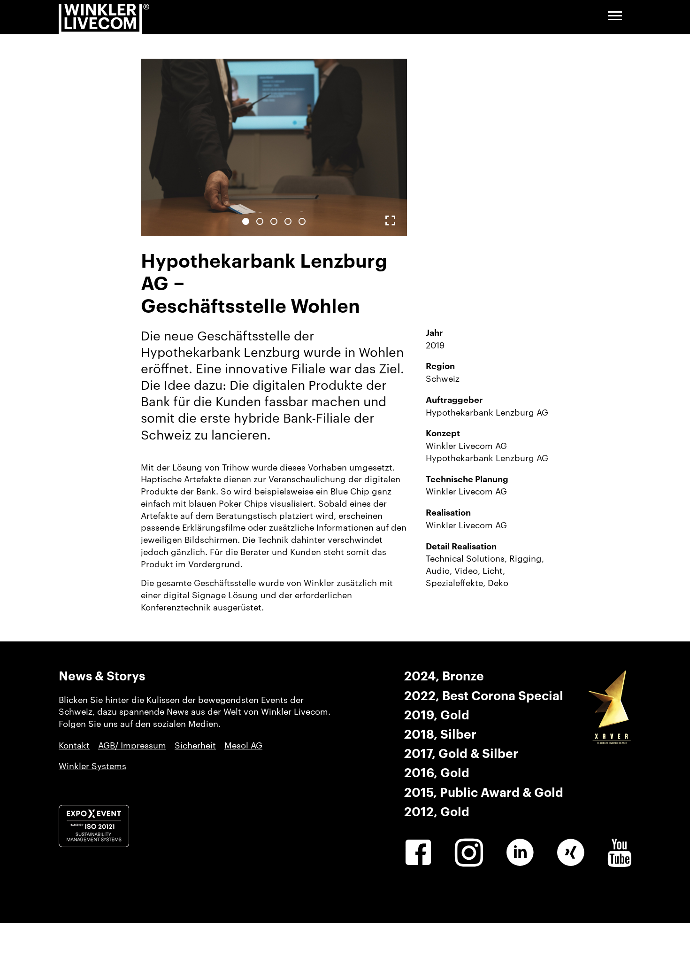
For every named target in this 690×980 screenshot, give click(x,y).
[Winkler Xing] (571, 853)
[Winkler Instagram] (469, 853)
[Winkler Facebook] (418, 853)
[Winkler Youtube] (619, 853)
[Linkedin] (520, 853)
